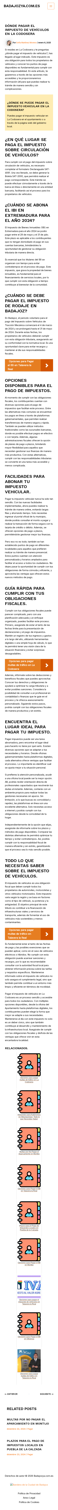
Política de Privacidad (29, 1493)
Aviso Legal (29, 1497)
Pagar (30, 1429)
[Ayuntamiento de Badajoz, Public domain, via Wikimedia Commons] (29, 1484)
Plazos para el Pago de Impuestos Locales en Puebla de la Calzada (25, 1445)
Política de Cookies (29, 1502)
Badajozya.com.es (22, 6)
